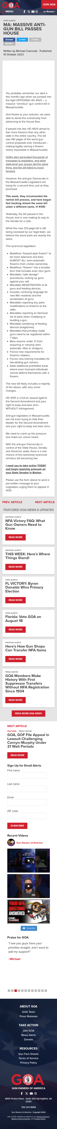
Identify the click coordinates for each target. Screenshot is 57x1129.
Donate (28, 1039)
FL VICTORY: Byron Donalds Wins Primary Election (24, 587)
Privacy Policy (28, 1062)
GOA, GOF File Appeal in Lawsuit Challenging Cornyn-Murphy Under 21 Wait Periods (28, 741)
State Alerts (9, 21)
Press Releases (29, 1016)
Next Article (45, 502)
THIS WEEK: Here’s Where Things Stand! (27, 556)
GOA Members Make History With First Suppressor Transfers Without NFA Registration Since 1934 (27, 683)
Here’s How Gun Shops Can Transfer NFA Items (25, 648)
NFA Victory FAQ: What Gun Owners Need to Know (25, 525)
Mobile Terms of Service (21, 1119)
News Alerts (28, 1035)
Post (23, 40)
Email (36, 40)
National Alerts (13, 517)
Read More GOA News (28, 713)
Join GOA (49, 4)
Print (10, 44)
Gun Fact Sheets (28, 1054)
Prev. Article (12, 502)
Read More (15, 537)
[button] (9, 990)
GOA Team (28, 1012)
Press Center (11, 672)
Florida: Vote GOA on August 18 (23, 619)
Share (10, 40)
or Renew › (49, 11)
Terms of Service (28, 1058)
